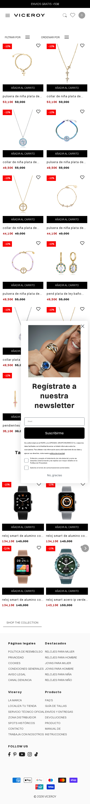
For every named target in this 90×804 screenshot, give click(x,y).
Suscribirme (54, 433)
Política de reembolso (25, 651)
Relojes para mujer (59, 651)
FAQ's (49, 700)
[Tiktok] (36, 754)
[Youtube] (22, 754)
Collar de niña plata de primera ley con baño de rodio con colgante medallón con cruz (21, 162)
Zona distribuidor (22, 717)
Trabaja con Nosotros (26, 734)
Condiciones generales (26, 668)
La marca (15, 700)
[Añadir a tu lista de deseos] (38, 49)
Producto (52, 723)
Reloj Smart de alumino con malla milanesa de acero (66, 536)
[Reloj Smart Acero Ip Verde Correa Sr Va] (67, 566)
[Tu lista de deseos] (72, 15)
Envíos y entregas (59, 711)
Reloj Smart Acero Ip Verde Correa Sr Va (66, 600)
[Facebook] (9, 754)
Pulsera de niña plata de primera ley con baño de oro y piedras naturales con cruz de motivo (21, 294)
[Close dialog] (82, 326)
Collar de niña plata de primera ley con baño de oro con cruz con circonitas (21, 228)
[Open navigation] (7, 15)
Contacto (15, 728)
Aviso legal (17, 674)
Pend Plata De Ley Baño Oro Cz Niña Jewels (64, 294)
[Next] (85, 548)
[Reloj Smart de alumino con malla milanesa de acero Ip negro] (23, 502)
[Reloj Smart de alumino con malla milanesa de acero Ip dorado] (23, 566)
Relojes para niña (58, 674)
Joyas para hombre (59, 668)
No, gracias (54, 475)
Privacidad (16, 657)
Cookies (14, 663)
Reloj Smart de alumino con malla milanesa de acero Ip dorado (22, 600)
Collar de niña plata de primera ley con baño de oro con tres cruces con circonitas (65, 96)
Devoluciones (56, 717)
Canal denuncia (20, 680)
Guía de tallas (56, 705)
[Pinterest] (15, 754)
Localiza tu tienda (22, 705)
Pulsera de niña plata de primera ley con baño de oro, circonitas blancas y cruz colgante (22, 96)
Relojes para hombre (61, 657)
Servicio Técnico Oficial (26, 711)
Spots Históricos (21, 723)
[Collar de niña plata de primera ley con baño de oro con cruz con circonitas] (23, 195)
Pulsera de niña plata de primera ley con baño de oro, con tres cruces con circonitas (66, 228)
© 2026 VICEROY (45, 796)
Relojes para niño (58, 680)
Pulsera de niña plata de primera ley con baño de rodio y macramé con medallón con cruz (65, 162)
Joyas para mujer (58, 663)
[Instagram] (30, 754)
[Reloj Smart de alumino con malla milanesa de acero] (67, 502)
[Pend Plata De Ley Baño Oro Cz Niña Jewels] (67, 261)
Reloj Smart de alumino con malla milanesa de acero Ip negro (22, 536)
